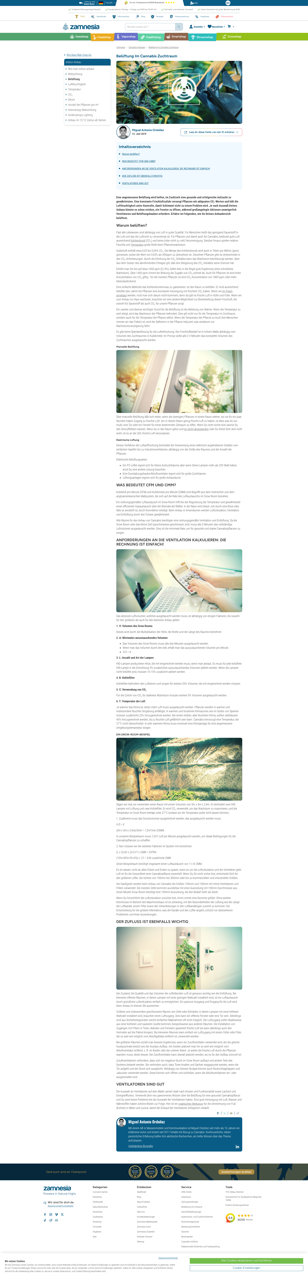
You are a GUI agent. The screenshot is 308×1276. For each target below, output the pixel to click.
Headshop (97, 1197)
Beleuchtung (75, 74)
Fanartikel (97, 1226)
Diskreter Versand (144, 1236)
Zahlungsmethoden (189, 1202)
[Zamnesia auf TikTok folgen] (45, 1220)
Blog (139, 1197)
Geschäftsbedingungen (191, 1211)
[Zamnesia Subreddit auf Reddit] (50, 1220)
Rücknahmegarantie (190, 1221)
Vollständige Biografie (140, 1146)
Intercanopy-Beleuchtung (82, 109)
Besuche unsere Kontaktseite (60, 1206)
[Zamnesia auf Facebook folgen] (45, 1214)
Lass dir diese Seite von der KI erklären (211, 132)
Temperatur (74, 89)
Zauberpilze (98, 1216)
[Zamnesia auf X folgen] (62, 1214)
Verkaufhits (142, 1207)
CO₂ (70, 94)
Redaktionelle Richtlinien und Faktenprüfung (200, 1246)
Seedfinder (141, 1192)
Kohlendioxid (138, 240)
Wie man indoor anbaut (81, 68)
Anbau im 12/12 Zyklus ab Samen (87, 120)
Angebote (97, 1231)
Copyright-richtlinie (189, 1241)
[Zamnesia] (91, 27)
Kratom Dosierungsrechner (237, 1205)
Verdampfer (98, 1202)
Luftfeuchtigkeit (77, 84)
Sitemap (140, 1241)
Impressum (186, 1197)
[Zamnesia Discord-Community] (56, 1220)
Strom (71, 99)
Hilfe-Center (186, 1192)
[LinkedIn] (238, 1147)
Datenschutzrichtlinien (168, 1258)
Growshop (97, 1221)
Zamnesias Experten (146, 1231)
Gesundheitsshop (100, 1207)
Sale (94, 1236)
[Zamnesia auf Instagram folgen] (50, 1214)
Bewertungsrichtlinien (190, 1226)
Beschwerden (187, 1236)
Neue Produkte (143, 1202)
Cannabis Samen (100, 1192)
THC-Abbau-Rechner (235, 1192)
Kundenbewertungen (146, 1216)
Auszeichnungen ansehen (236, 1171)
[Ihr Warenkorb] (231, 26)
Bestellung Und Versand (191, 1207)
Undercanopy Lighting (80, 115)
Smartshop (97, 1211)
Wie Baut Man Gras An (79, 55)
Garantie (185, 1231)
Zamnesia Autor (144, 1226)
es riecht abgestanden (196, 429)
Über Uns (141, 1211)
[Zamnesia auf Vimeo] (56, 1214)
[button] (123, 132)
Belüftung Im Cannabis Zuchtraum (164, 47)
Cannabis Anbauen (136, 47)
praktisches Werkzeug (191, 1103)
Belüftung (74, 79)
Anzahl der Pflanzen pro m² (83, 104)
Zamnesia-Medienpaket (147, 1221)
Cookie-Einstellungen (246, 1268)
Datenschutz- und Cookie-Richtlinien (197, 1216)
